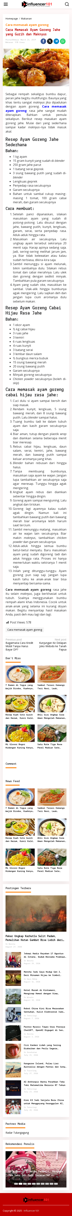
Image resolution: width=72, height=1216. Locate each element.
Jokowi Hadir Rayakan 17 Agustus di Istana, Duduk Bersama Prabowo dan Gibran (44, 955)
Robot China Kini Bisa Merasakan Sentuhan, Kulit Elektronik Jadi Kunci (44, 1010)
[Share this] (43, 41)
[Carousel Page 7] (42, 1184)
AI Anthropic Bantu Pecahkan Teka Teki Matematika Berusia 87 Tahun (44, 1083)
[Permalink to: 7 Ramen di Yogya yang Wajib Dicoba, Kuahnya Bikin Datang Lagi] (20, 673)
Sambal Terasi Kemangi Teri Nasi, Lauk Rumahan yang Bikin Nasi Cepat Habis (51, 687)
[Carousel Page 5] (34, 1184)
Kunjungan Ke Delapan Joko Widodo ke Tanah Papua (52, 644)
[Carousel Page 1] (16, 1184)
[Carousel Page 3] (25, 1184)
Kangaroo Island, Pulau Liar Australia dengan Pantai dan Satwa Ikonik (45, 1065)
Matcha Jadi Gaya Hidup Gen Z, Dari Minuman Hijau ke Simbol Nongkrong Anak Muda (42, 974)
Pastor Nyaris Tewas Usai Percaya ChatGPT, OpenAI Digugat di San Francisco (44, 1029)
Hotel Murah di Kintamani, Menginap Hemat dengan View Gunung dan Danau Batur (41, 992)
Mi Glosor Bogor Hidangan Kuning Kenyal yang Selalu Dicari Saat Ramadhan (20, 746)
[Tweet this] (50, 41)
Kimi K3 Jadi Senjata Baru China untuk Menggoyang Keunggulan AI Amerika (44, 1102)
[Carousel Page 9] (51, 1184)
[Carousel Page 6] (38, 1184)
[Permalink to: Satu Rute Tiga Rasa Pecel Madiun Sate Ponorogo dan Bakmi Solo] (52, 733)
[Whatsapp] (63, 41)
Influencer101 (31, 1210)
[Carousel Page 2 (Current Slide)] (20, 1184)
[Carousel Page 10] (56, 1184)
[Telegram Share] (56, 41)
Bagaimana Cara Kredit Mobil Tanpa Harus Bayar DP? (19, 644)
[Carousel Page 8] (47, 1184)
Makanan (9, 42)
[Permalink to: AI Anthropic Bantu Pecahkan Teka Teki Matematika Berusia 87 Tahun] (13, 1088)
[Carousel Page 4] (29, 1184)
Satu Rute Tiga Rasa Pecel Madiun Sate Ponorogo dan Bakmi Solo (49, 746)
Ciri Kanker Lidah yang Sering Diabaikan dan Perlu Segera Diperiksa (42, 1047)
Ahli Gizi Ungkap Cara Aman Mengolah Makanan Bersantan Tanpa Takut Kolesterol (51, 717)
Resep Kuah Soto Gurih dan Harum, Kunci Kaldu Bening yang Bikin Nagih (20, 717)
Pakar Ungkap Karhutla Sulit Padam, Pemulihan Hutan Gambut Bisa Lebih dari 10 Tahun (34, 938)
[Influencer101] (36, 4)
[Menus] (6, 4)
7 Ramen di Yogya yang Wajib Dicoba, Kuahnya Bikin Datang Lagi (19, 687)
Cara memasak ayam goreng (27, 25)
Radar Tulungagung (17, 1132)
